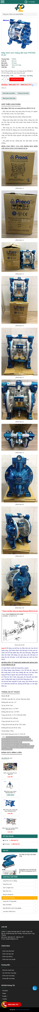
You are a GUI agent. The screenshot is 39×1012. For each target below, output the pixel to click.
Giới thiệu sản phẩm (9, 93)
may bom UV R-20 (7, 749)
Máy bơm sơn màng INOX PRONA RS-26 (10, 828)
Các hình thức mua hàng (9, 973)
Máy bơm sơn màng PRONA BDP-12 (10, 792)
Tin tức (5, 850)
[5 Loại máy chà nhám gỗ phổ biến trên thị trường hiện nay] (9, 861)
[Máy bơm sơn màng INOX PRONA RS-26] (10, 821)
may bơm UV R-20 (17, 747)
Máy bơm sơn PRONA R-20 (9, 746)
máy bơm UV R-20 (28, 747)
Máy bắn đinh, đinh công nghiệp (12, 908)
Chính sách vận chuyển (8, 959)
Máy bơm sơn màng (9, 898)
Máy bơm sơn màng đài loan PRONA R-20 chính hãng (16, 738)
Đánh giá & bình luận (9, 98)
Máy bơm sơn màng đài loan (9, 744)
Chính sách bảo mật (7, 954)
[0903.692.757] (34, 988)
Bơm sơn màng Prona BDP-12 (10, 773)
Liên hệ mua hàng (17, 79)
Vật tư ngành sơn (8, 887)
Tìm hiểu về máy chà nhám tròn (27, 870)
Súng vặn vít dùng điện (9, 901)
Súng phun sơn (7, 884)
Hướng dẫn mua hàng (8, 978)
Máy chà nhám (7, 904)
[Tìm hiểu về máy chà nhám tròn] (9, 874)
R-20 (3, 747)
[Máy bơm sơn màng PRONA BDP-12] (10, 785)
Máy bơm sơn (21, 746)
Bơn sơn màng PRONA (16, 14)
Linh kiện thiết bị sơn (9, 911)
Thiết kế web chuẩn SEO (22, 1009)
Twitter (4, 993)
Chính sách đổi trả (7, 956)
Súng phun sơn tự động (10, 881)
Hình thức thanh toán (8, 970)
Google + (4, 996)
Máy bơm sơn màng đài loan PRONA (11, 742)
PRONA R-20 (30, 746)
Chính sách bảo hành (8, 951)
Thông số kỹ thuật (23, 93)
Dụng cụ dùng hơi (8, 894)
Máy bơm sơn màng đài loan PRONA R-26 (10, 810)
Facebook (5, 990)
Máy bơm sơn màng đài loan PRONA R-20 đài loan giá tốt (17, 740)
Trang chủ (5, 14)
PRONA (8, 747)
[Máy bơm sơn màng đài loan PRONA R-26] (10, 803)
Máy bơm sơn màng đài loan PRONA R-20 (18, 54)
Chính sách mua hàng (8, 975)
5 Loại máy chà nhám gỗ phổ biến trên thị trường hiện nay (27, 856)
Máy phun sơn (7, 891)
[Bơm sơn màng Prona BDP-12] (10, 766)
